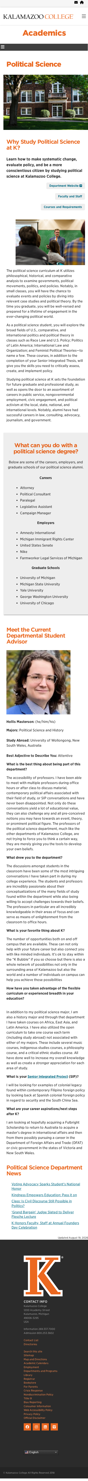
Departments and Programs (40, 1371)
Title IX (28, 1398)
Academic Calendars (36, 1363)
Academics (44, 33)
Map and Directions (35, 1359)
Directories (30, 1344)
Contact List (31, 1340)
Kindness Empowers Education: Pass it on (44, 1195)
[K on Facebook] (28, 1430)
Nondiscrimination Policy (38, 1394)
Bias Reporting (32, 1402)
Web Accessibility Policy (38, 1410)
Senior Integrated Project (48, 1077)
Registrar (29, 1378)
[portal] (82, 2)
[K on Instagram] (37, 1430)
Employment (31, 1367)
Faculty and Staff (70, 196)
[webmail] (76, 2)
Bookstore (30, 1382)
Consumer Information (37, 1406)
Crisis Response (33, 1390)
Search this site (33, 1351)
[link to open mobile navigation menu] (84, 16)
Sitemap (29, 1355)
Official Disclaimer (34, 1417)
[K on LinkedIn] (46, 1430)
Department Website (64, 185)
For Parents (31, 1386)
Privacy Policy (32, 1414)
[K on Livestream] (55, 1430)
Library (28, 1375)
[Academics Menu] (2, 47)
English (33, 1452)
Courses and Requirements (63, 207)
